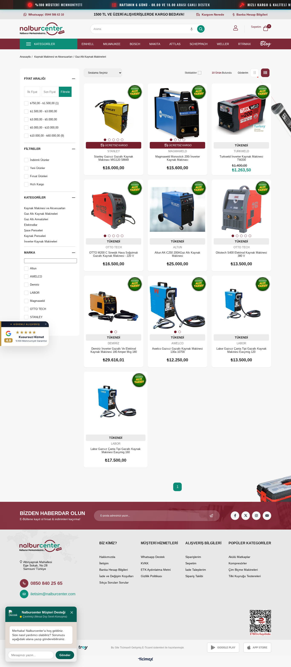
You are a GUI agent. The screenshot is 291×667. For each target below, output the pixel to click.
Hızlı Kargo (37, 184)
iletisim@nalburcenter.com (50, 594)
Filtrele (65, 91)
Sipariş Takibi (194, 576)
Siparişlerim (193, 557)
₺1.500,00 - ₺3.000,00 (43, 111)
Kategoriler (35, 197)
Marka (29, 252)
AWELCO (36, 276)
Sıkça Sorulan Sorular (114, 582)
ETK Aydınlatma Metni (156, 569)
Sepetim (190, 563)
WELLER (223, 44)
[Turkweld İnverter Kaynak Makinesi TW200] (241, 113)
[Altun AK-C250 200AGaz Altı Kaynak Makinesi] (177, 209)
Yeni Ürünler (37, 168)
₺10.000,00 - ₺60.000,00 (47, 135)
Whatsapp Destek (153, 557)
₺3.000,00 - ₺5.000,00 (43, 119)
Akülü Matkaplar (239, 557)
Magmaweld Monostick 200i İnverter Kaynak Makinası (177, 158)
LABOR (34, 292)
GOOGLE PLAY (226, 647)
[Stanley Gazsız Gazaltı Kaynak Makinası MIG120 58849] (113, 113)
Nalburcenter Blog (265, 44)
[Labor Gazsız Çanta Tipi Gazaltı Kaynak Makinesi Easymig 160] (116, 403)
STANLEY (36, 317)
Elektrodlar (30, 224)
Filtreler (32, 148)
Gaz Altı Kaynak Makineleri (41, 213)
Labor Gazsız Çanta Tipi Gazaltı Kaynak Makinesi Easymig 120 (241, 350)
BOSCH (135, 44)
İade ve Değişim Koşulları (116, 576)
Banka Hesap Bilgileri (113, 569)
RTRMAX (244, 44)
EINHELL (88, 44)
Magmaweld (37, 300)
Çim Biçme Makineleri (243, 569)
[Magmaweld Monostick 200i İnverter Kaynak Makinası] (177, 113)
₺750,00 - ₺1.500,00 (44, 103)
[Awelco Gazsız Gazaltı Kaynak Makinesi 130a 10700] (177, 305)
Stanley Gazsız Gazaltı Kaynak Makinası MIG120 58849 (113, 158)
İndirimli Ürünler (39, 160)
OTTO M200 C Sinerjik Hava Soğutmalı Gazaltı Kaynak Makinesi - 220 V (113, 254)
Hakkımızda (107, 557)
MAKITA (154, 44)
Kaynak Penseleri (35, 236)
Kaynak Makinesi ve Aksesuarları (44, 208)
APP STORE (260, 647)
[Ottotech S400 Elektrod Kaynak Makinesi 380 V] (241, 209)
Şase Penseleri (33, 230)
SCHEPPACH (198, 44)
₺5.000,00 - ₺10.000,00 (44, 127)
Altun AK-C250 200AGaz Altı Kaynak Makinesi (177, 254)
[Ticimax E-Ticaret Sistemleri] (145, 659)
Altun (33, 268)
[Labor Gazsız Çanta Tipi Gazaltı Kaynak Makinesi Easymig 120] (241, 305)
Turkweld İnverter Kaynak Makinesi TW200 (241, 158)
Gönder (64, 655)
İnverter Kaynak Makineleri (40, 241)
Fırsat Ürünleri (39, 176)
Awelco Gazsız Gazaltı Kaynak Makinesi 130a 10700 (177, 350)
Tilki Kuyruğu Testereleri (245, 576)
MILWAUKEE (111, 44)
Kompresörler (238, 563)
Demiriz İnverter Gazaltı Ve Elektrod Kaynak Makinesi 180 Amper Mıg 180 (114, 350)
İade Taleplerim (195, 569)
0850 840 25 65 (46, 583)
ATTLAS (174, 44)
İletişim (104, 563)
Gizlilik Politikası (151, 576)
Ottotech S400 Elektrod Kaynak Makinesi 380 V (241, 254)
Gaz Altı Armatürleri (36, 219)
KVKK (144, 563)
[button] (105, 140)
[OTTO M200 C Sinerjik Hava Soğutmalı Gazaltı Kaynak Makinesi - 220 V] (113, 209)
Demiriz (34, 284)
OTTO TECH (38, 309)
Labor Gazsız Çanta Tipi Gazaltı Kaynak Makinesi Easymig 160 (116, 450)
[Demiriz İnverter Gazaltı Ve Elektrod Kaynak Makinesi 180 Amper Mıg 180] (113, 305)
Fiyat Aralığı (34, 78)
